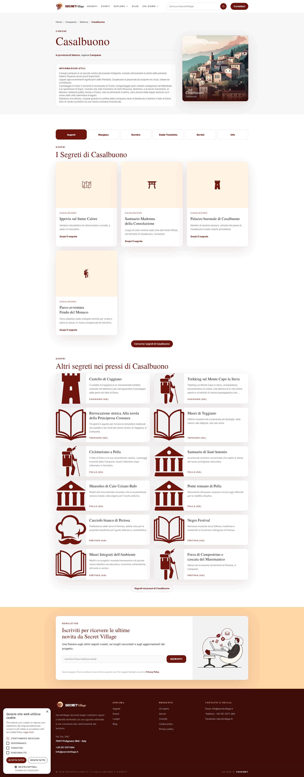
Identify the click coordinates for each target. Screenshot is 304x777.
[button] (27, 766)
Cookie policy (166, 724)
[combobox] (193, 6)
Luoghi (116, 718)
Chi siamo (149, 6)
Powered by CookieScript (27, 770)
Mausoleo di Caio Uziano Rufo (113, 485)
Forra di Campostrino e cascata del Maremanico (206, 557)
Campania (95, 55)
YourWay (242, 772)
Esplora (119, 6)
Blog (135, 6)
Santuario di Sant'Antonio (207, 451)
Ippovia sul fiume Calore (78, 218)
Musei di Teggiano (201, 413)
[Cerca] (223, 6)
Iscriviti (176, 659)
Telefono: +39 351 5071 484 (220, 713)
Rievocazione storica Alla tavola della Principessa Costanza (114, 415)
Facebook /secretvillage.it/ (219, 718)
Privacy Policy (152, 672)
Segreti (92, 6)
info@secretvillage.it (67, 751)
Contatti (163, 718)
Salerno (76, 55)
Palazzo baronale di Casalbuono (215, 218)
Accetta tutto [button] (16, 760)
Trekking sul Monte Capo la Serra (213, 378)
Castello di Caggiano (105, 378)
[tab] (71, 134)
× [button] (47, 711)
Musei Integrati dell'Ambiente (112, 554)
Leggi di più (28, 732)
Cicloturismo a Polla (105, 451)
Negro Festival (198, 520)
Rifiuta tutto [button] (37, 760)
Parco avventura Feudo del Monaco (74, 310)
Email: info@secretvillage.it (219, 708)
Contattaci (239, 6)
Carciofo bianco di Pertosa (109, 520)
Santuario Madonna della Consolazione (140, 221)
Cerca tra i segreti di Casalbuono (152, 343)
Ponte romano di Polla (204, 485)
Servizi (162, 713)
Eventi (105, 6)
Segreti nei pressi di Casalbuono (152, 588)
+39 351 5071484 (65, 747)
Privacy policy (166, 729)
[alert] (27, 741)
